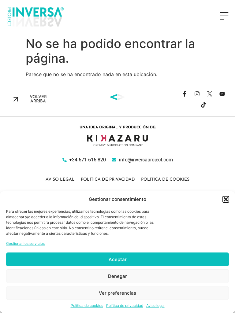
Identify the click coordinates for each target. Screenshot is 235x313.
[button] (226, 199)
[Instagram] (197, 93)
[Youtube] (222, 93)
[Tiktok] (203, 104)
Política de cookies (87, 305)
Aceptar (118, 259)
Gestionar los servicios (25, 243)
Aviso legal (155, 305)
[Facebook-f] (184, 93)
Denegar (117, 276)
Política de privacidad (124, 305)
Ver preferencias (117, 293)
